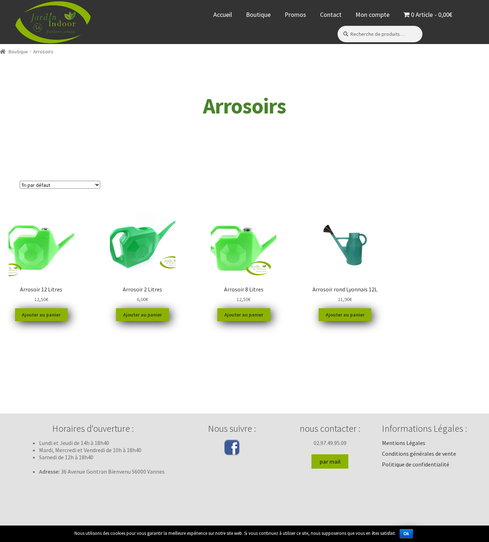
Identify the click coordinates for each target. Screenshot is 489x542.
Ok (406, 533)
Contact (331, 14)
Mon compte (372, 14)
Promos (295, 14)
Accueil (222, 14)
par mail (330, 461)
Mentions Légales (403, 442)
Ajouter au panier (41, 314)
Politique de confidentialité (415, 464)
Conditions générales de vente (419, 453)
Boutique (258, 14)
